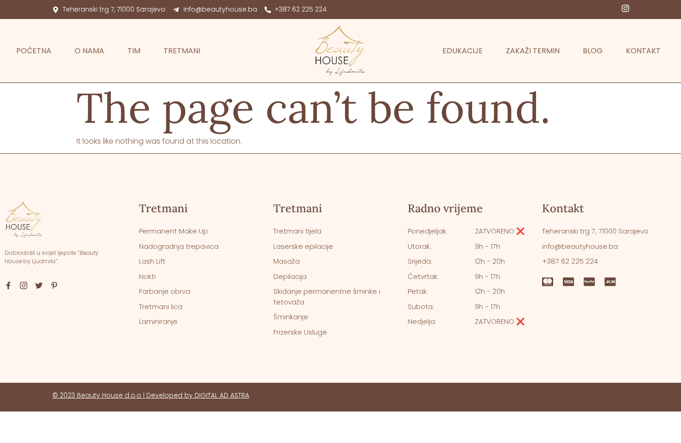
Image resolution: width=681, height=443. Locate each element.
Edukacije (462, 50)
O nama (89, 50)
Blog (593, 50)
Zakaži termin (533, 50)
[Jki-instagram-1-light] (625, 8)
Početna (33, 50)
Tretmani (182, 50)
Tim (133, 50)
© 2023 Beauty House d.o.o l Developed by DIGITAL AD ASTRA (150, 395)
